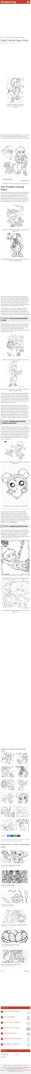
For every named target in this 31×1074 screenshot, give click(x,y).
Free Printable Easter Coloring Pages (10, 945)
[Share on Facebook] (11, 836)
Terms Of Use (20, 1065)
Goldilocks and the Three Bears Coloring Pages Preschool (15, 925)
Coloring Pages (5, 42)
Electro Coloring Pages (9, 1017)
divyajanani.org (8, 1)
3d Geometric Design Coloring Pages (13, 1038)
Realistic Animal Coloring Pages (11, 1011)
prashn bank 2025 (19, 1071)
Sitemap (5, 1065)
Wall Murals (4, 1057)
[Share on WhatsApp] (15, 836)
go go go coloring (8, 841)
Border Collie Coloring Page (8, 885)
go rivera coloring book (17, 841)
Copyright (15, 1065)
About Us (26, 1065)
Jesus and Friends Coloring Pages (12, 1027)
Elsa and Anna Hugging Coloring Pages (10, 865)
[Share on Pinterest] (18, 836)
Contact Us (10, 1065)
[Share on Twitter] (8, 836)
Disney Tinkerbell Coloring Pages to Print (11, 964)
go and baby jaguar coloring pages (10, 839)
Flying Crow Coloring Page (10, 1033)
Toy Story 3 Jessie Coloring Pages (12, 1022)
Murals (17, 1054)
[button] (28, 2)
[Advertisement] (15, 21)
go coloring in (21, 839)
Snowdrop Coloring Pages (7, 905)
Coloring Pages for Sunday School (12, 1044)
